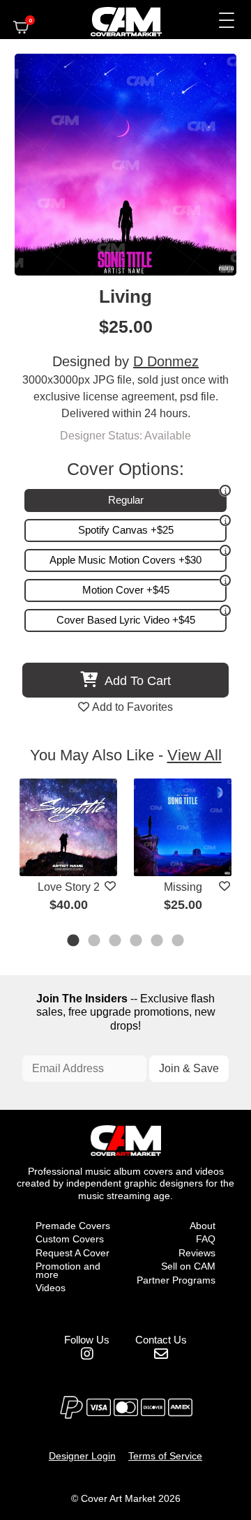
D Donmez (166, 361)
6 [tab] (178, 942)
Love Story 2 (69, 887)
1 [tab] (74, 942)
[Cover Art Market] (114, 19)
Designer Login (82, 1455)
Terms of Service (165, 1455)
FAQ (205, 1238)
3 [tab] (116, 942)
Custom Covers (70, 1238)
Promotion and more (68, 1270)
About (202, 1225)
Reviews (196, 1252)
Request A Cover (72, 1252)
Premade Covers (73, 1225)
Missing (183, 887)
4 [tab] (137, 942)
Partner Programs (176, 1280)
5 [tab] (158, 942)
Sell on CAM (188, 1266)
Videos (51, 1287)
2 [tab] (95, 942)
